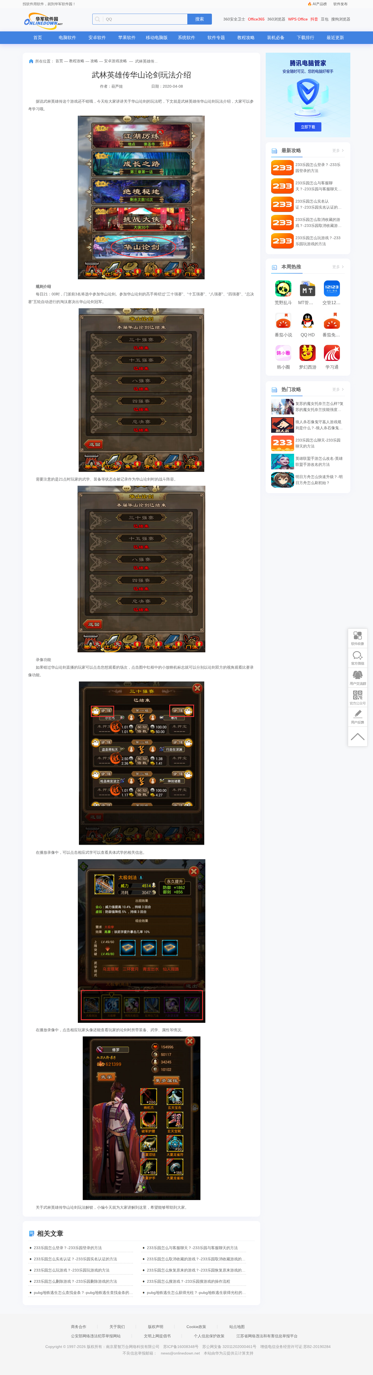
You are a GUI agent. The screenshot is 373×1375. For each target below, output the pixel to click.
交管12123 (333, 302)
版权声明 (155, 1327)
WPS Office (298, 19)
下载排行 (305, 37)
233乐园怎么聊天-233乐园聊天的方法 (318, 443)
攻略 (94, 61)
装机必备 (276, 37)
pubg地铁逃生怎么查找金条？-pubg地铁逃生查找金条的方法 (83, 1292)
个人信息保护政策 (209, 1336)
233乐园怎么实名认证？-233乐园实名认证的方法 (75, 1259)
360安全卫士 (234, 19)
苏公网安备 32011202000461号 (229, 1346)
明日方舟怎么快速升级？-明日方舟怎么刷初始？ (319, 480)
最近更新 (335, 37)
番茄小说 (283, 335)
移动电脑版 (157, 37)
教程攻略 (246, 37)
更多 (336, 151)
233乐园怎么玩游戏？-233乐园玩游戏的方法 (71, 1270)
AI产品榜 (320, 4)
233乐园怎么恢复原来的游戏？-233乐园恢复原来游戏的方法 (196, 1270)
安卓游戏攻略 (115, 61)
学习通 (332, 367)
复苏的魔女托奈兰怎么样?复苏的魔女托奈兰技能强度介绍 (319, 407)
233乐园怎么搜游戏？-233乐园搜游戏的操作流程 (188, 1281)
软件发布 (340, 4)
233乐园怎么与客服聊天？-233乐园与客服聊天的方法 (192, 1248)
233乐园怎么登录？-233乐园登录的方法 (68, 1248)
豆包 (324, 19)
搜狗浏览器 (340, 19)
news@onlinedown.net (180, 1353)
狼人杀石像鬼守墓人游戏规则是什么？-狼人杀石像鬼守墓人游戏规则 (319, 425)
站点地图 (237, 1327)
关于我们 (117, 1327)
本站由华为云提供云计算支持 (228, 1353)
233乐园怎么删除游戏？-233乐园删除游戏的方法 (75, 1281)
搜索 (199, 19)
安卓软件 (97, 37)
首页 (37, 37)
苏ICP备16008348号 (181, 1346)
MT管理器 (308, 302)
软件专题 (216, 37)
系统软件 (186, 37)
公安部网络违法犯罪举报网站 (96, 1336)
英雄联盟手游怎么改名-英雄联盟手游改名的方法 (319, 461)
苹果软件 (127, 37)
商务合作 (78, 1327)
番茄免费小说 (333, 335)
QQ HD (308, 335)
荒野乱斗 (283, 302)
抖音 (314, 19)
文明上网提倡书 (157, 1336)
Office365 (256, 19)
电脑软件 (67, 37)
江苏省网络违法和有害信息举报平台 (267, 1336)
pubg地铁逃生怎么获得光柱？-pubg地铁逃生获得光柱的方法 (196, 1292)
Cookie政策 (196, 1327)
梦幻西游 (307, 367)
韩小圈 (283, 367)
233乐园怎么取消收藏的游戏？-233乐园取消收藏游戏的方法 (196, 1259)
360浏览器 (276, 19)
